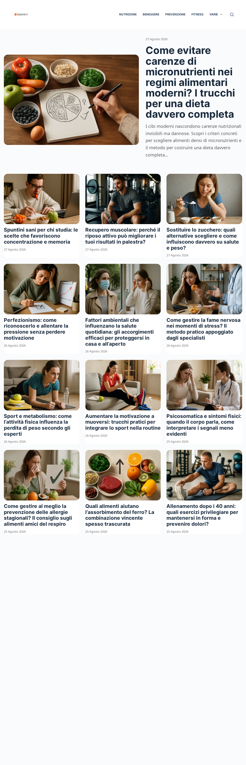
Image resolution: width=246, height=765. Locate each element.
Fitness (197, 14)
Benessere (151, 14)
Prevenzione (175, 14)
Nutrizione (128, 14)
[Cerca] (232, 14)
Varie (213, 14)
